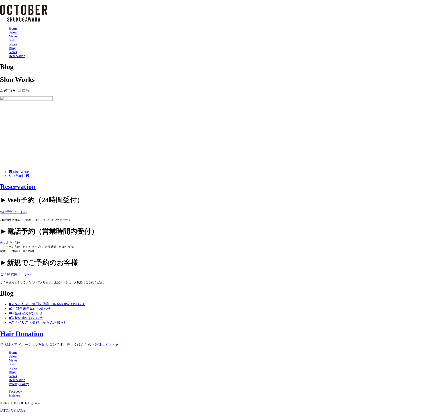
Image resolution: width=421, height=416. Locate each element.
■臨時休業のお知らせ (26, 318)
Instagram (15, 395)
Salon (13, 32)
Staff (12, 40)
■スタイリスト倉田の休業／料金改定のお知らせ (47, 304)
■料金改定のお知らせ (26, 313)
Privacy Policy (19, 384)
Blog (12, 48)
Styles (13, 44)
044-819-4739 (10, 243)
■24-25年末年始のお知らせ (30, 308)
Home (13, 28)
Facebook (15, 391)
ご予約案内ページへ (16, 274)
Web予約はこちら (13, 212)
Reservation (17, 56)
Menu (13, 36)
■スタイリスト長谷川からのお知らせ (38, 322)
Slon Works (20, 172)
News (13, 52)
